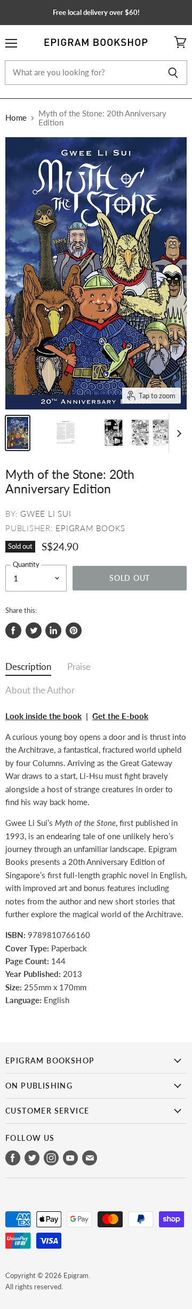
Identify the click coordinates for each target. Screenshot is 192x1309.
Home (16, 117)
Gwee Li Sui (45, 513)
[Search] (173, 72)
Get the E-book (120, 716)
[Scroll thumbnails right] (177, 433)
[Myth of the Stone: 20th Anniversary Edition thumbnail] (17, 433)
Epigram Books (90, 528)
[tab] (28, 669)
